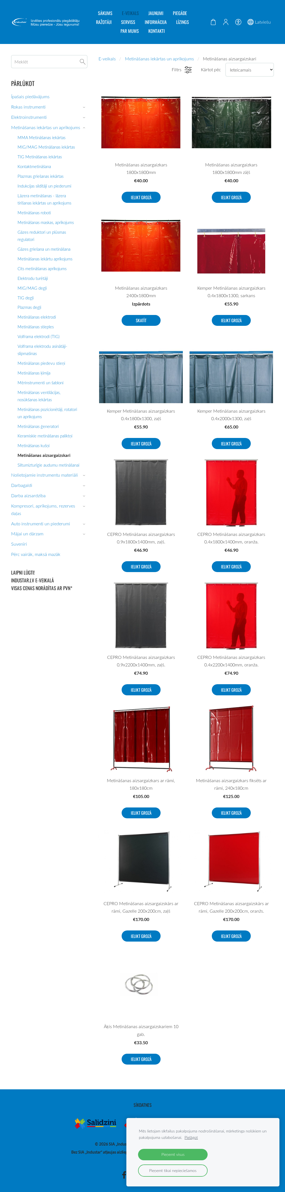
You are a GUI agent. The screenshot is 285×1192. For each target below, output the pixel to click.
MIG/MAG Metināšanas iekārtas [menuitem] (46, 147)
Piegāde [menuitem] (180, 13)
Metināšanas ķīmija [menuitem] (34, 373)
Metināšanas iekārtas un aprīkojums (159, 59)
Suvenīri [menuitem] (19, 544)
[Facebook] (124, 1175)
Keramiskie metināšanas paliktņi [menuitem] (45, 436)
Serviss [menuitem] (128, 22)
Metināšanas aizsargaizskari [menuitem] (44, 455)
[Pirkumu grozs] (213, 22)
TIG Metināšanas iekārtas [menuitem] (40, 156)
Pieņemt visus (173, 1154)
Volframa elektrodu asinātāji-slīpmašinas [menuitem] (42, 349)
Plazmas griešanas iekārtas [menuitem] (40, 176)
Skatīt (141, 320)
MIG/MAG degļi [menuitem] (32, 288)
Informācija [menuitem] (156, 22)
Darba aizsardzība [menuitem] (28, 495)
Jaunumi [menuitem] (155, 13)
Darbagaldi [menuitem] (21, 485)
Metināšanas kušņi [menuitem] (34, 445)
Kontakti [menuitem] (156, 31)
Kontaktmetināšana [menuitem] (34, 166)
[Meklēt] (82, 61)
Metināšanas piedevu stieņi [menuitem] (41, 363)
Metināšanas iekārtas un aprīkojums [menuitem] (45, 127)
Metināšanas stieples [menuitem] (36, 326)
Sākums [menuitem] (105, 13)
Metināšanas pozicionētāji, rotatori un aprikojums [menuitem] (47, 413)
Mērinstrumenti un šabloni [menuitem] (40, 382)
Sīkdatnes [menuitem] (143, 1105)
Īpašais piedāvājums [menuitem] (30, 96)
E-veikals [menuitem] (130, 13)
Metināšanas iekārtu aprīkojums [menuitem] (45, 259)
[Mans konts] (226, 22)
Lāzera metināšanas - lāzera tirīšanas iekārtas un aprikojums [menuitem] (44, 199)
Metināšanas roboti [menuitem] (34, 212)
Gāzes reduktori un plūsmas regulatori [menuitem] (42, 235)
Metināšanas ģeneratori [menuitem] (38, 426)
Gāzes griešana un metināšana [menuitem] (44, 249)
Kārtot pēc (211, 70)
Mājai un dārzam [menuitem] (27, 534)
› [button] (84, 107)
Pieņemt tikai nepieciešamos (172, 1170)
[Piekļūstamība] (238, 22)
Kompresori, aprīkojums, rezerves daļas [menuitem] (43, 509)
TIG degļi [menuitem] (26, 298)
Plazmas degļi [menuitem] (29, 307)
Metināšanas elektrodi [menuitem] (37, 317)
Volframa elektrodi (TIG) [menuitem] (39, 336)
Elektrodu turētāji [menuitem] (33, 278)
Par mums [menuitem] (130, 31)
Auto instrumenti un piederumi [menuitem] (40, 524)
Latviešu (262, 22)
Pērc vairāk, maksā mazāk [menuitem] (35, 554)
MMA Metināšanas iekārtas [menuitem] (41, 137)
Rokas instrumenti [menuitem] (28, 107)
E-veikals (107, 59)
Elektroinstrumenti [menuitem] (29, 117)
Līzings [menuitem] (182, 22)
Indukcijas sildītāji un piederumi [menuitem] (44, 186)
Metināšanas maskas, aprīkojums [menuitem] (46, 222)
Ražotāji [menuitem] (104, 22)
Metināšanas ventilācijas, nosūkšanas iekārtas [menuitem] (39, 396)
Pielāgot (191, 1137)
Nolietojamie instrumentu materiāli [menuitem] (44, 475)
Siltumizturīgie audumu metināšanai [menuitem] (48, 465)
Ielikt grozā (141, 197)
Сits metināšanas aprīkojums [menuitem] (42, 268)
